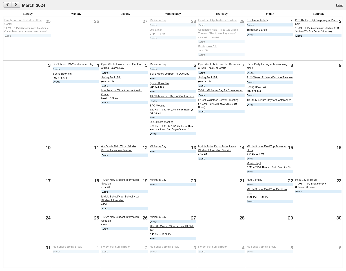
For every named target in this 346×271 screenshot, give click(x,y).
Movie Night (254, 163)
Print (339, 5)
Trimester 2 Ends (257, 29)
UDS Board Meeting (161, 122)
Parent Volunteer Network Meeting (218, 100)
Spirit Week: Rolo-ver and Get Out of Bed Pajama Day (121, 66)
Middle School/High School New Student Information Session (217, 148)
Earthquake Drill (207, 46)
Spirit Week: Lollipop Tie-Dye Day (169, 73)
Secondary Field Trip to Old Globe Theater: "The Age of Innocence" (218, 31)
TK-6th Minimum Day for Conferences (172, 96)
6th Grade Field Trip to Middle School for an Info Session (118, 148)
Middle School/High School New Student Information (120, 198)
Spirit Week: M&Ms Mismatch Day (73, 64)
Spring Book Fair (62, 73)
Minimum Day (158, 20)
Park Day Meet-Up (306, 179)
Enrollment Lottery (257, 20)
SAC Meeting (157, 105)
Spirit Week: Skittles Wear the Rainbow (270, 77)
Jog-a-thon (156, 29)
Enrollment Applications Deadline (217, 20)
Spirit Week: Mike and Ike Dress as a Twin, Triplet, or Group (219, 66)
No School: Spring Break (67, 246)
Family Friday (254, 179)
